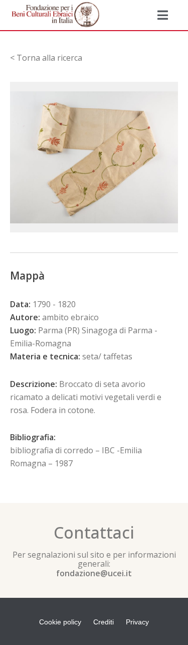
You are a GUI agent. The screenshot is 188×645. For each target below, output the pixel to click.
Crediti (103, 622)
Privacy (137, 622)
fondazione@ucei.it (94, 573)
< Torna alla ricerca (46, 57)
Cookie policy (60, 622)
